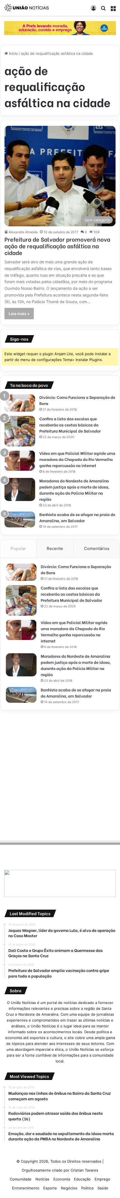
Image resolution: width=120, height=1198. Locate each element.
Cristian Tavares (84, 1170)
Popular (18, 548)
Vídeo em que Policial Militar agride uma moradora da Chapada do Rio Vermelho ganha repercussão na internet (77, 459)
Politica (87, 1188)
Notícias (42, 1179)
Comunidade (21, 1179)
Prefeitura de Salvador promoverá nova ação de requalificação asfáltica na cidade (57, 245)
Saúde (102, 1188)
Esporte (50, 1188)
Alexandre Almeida (23, 232)
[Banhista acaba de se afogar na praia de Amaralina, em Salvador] (19, 519)
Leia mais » (19, 313)
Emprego (102, 1179)
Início (13, 53)
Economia (61, 1179)
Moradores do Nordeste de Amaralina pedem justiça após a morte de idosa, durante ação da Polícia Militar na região (74, 490)
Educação (82, 1179)
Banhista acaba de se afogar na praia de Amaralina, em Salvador (77, 517)
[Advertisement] (60, 774)
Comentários (96, 548)
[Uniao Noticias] (26, 8)
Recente (55, 548)
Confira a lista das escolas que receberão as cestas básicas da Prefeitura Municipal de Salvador (70, 425)
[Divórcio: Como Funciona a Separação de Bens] (19, 403)
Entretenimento (25, 1188)
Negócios (69, 1188)
